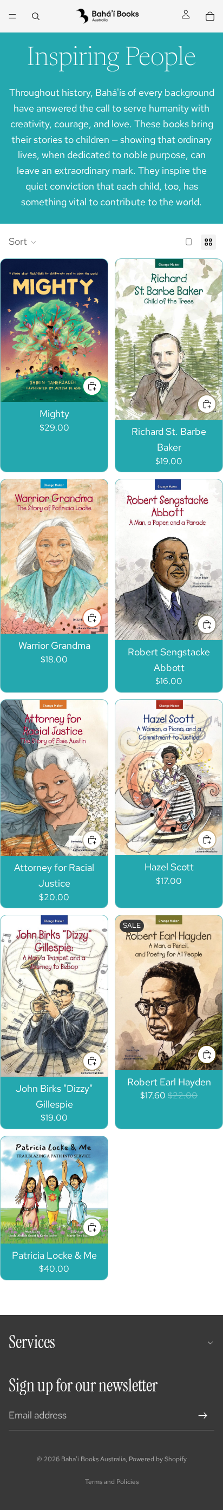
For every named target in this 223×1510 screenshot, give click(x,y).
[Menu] (12, 16)
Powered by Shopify (158, 1459)
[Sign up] (203, 1415)
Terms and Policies (112, 1482)
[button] (23, 242)
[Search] (36, 16)
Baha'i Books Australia (93, 1459)
